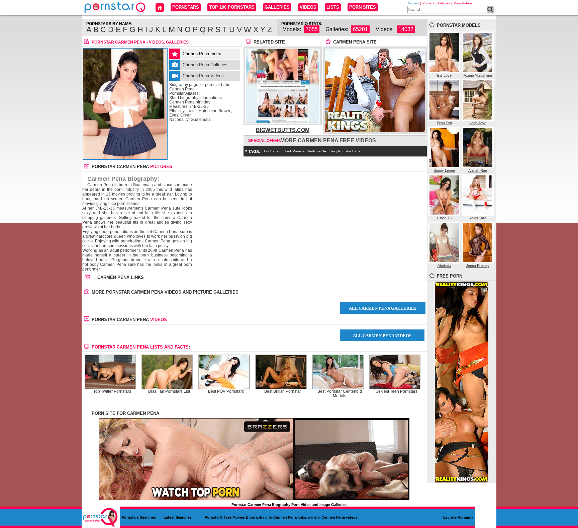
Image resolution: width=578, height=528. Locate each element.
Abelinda (444, 265)
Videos (308, 7)
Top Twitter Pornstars (112, 391)
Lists (332, 7)
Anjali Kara (477, 218)
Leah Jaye (477, 123)
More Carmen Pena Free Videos (328, 140)
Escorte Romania (458, 517)
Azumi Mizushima (478, 75)
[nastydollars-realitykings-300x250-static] (375, 131)
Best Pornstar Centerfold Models (339, 393)
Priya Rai (444, 123)
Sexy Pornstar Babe (345, 151)
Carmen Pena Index (202, 53)
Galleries (277, 7)
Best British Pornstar (282, 391)
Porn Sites (362, 7)
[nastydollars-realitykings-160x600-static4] (461, 481)
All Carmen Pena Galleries (382, 308)
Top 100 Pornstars (232, 7)
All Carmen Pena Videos (382, 335)
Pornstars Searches (139, 517)
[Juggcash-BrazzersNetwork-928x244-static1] (254, 498)
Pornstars (185, 7)
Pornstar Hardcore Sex (310, 151)
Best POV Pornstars (226, 391)
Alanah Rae (477, 170)
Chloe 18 (444, 218)
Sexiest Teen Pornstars (396, 391)
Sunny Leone (444, 170)
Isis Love (444, 75)
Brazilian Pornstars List (169, 391)
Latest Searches (178, 517)
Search (490, 9)
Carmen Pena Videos (203, 75)
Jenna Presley (477, 265)
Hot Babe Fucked (277, 151)
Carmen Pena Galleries (205, 64)
